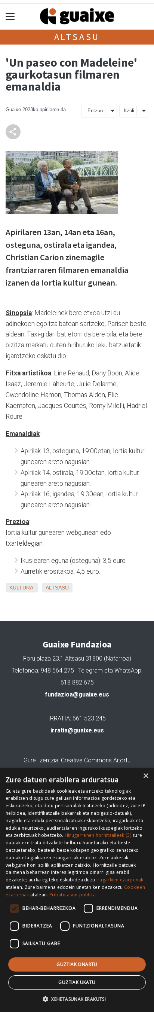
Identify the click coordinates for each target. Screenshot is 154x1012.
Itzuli (129, 110)
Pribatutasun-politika (72, 894)
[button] (77, 998)
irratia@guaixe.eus (77, 730)
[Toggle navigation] (10, 16)
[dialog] (77, 890)
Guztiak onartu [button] (77, 964)
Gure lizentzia (41, 760)
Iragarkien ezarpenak (120, 880)
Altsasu (77, 37)
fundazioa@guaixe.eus (77, 694)
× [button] (145, 776)
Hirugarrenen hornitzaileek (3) (98, 835)
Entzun (95, 110)
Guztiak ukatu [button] (76, 982)
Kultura (21, 588)
